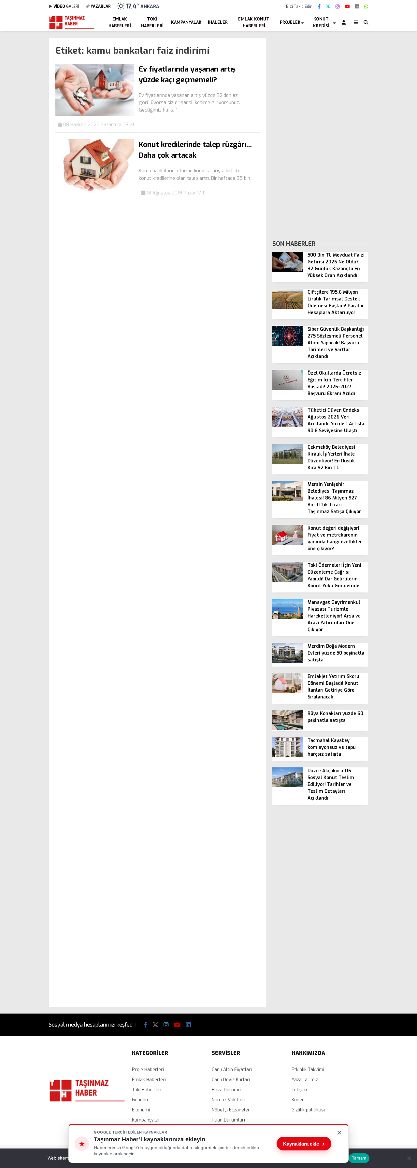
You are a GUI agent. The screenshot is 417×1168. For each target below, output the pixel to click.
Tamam (359, 1158)
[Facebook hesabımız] (319, 7)
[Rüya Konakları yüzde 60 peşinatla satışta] (287, 729)
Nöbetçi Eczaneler (231, 1110)
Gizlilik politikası (308, 1110)
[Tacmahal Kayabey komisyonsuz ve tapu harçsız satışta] (287, 755)
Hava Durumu (226, 1090)
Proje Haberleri (148, 1070)
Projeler (290, 22)
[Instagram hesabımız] (337, 7)
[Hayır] (409, 1158)
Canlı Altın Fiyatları (232, 1070)
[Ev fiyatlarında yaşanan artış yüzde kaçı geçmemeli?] (94, 114)
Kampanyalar (186, 22)
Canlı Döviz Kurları (231, 1080)
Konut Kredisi (321, 22)
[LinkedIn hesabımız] (357, 7)
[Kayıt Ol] (345, 22)
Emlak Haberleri (119, 22)
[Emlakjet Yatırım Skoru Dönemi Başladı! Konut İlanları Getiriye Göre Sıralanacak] (287, 692)
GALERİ (66, 6)
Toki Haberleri (152, 22)
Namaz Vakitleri (228, 1100)
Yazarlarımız (305, 1080)
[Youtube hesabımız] (347, 7)
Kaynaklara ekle (304, 1143)
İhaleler (218, 22)
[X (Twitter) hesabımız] (328, 7)
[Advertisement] (320, 135)
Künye (298, 1100)
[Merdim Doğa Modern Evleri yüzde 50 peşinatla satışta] (287, 661)
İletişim (299, 1090)
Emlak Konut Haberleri (253, 22)
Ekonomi (141, 1110)
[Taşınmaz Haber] (72, 28)
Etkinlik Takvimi (308, 1070)
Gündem (141, 1100)
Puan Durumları (228, 1120)
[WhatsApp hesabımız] (366, 7)
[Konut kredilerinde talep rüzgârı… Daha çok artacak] (94, 190)
